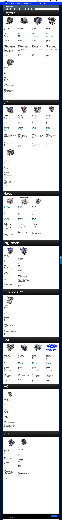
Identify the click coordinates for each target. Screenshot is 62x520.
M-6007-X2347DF (21, 116)
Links (44, 3)
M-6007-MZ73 (6, 448)
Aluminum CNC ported (21, 39)
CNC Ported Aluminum (8, 460)
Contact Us (32, 3)
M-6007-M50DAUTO (49, 27)
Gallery (39, 3)
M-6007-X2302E (7, 116)
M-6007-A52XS (6, 27)
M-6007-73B (20, 448)
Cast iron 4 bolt (6, 125)
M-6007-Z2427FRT (7, 353)
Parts (6, 3)
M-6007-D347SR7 (35, 207)
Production (20, 457)
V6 (30, 8)
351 (27, 8)
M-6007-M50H (6, 68)
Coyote (5, 8)
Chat (57, 1)
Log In (54, 1)
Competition (19, 3)
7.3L (33, 8)
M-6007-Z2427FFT (49, 353)
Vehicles (12, 3)
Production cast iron (7, 458)
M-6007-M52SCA (21, 27)
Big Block (16, 8)
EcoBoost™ (23, 8)
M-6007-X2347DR (35, 116)
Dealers (26, 3)
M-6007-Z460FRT (35, 353)
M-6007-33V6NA (7, 400)
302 (8, 8)
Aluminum (6, 36)
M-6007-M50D (34, 27)
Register (50, 1)
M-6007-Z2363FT (49, 116)
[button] (61, 260)
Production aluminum (35, 36)
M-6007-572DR (20, 257)
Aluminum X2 (6, 128)
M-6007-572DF (6, 256)
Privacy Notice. (12, 517)
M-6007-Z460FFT (21, 353)
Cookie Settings (54, 516)
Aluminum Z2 (48, 128)
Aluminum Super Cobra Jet (8, 268)
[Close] (58, 516)
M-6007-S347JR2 (7, 207)
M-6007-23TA (6, 306)
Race (12, 8)
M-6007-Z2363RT (7, 158)
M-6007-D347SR (21, 207)
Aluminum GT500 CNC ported (9, 39)
